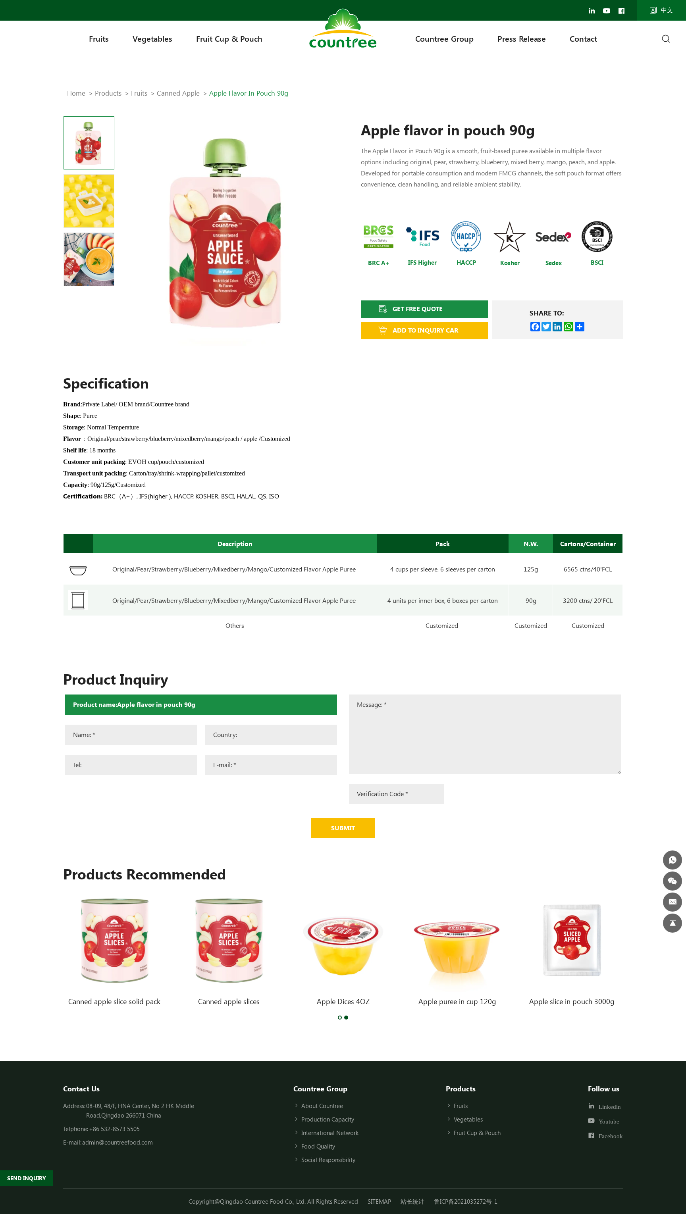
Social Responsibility (328, 1160)
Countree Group (444, 38)
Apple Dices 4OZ (343, 1001)
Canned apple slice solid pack (114, 1001)
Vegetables (152, 38)
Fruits (99, 38)
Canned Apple (178, 93)
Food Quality (318, 1146)
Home (76, 93)
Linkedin (610, 1107)
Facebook (611, 1136)
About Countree (322, 1106)
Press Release (521, 38)
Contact (583, 38)
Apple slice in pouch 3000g (572, 1001)
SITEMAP (379, 1201)
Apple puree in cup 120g (457, 1001)
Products (108, 93)
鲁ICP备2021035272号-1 (465, 1201)
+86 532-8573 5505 (114, 1129)
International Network (329, 1133)
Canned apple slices (229, 1001)
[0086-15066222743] (672, 860)
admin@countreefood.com (117, 1142)
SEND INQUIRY (26, 1178)
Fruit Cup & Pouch (229, 38)
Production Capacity (327, 1119)
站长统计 (412, 1201)
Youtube (609, 1121)
